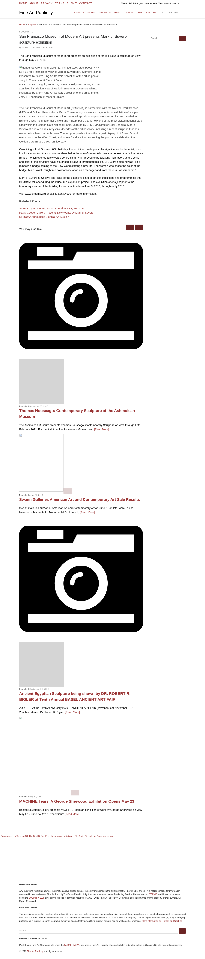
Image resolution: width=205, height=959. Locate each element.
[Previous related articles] (130, 227)
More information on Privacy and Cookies (162, 921)
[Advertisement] (168, 92)
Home (22, 24)
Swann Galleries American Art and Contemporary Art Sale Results (79, 499)
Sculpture (31, 24)
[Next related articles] (139, 227)
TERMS (153, 894)
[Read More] (101, 429)
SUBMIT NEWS (37, 897)
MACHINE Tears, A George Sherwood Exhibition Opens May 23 (76, 801)
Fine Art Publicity (35, 951)
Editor (25, 48)
